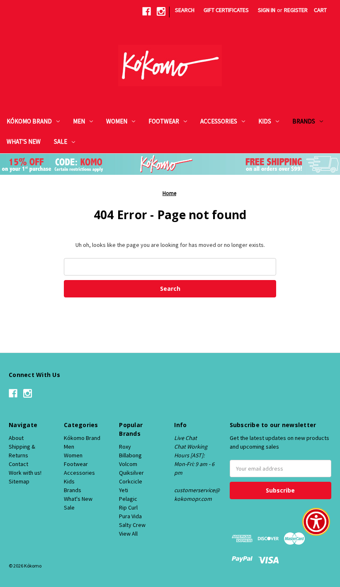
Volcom (128, 464)
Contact (18, 464)
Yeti (123, 490)
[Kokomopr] (161, 11)
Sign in (266, 10)
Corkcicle (130, 481)
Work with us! (25, 472)
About (16, 438)
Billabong (130, 455)
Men (79, 121)
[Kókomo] (170, 65)
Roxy (125, 446)
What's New (24, 141)
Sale (60, 141)
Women (116, 121)
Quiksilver (131, 472)
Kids (264, 121)
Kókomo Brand (29, 121)
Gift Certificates (226, 10)
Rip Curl (128, 507)
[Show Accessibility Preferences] (316, 521)
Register (296, 10)
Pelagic (128, 498)
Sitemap (19, 481)
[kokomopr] (146, 11)
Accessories (218, 121)
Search (184, 10)
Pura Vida (130, 516)
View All (128, 533)
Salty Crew (132, 525)
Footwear (163, 121)
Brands (303, 121)
